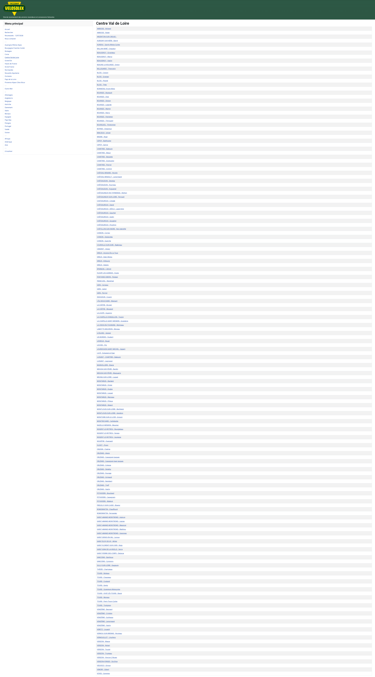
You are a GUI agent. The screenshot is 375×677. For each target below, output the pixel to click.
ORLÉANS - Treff (103, 485)
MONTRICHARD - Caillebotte (107, 421)
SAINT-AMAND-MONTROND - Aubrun (111, 517)
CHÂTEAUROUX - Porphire (106, 225)
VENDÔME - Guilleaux (105, 617)
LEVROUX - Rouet (103, 341)
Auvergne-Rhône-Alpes (13, 45)
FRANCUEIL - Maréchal (105, 281)
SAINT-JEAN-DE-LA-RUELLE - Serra (110, 549)
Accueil (7, 29)
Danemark (8, 107)
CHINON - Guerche (104, 241)
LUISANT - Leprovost (104, 361)
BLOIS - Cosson (102, 73)
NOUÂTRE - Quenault (105, 441)
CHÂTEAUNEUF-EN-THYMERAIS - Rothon (112, 193)
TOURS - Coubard (103, 581)
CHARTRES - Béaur (104, 153)
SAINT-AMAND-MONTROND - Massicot (111, 525)
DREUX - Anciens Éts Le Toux (107, 253)
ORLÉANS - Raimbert (104, 481)
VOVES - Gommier (103, 673)
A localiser (8, 151)
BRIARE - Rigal (102, 137)
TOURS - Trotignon (104, 605)
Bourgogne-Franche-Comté (15, 48)
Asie (6, 145)
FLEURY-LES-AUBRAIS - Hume (108, 273)
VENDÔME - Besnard (104, 609)
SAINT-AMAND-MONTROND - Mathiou (111, 529)
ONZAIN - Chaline (103, 449)
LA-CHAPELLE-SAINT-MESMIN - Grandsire (112, 321)
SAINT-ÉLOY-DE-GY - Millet (107, 541)
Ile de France (9, 67)
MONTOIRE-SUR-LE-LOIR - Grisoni (109, 417)
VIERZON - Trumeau (104, 653)
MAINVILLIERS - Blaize (105, 365)
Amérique (8, 142)
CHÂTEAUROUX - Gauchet (106, 213)
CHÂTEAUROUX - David (105, 205)
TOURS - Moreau (103, 597)
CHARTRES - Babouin (104, 149)
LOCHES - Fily (102, 345)
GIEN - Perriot (102, 293)
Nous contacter (10, 39)
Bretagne (8, 51)
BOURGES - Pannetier (105, 117)
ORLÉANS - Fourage (104, 473)
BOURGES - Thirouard (105, 121)
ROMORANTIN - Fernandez (107, 513)
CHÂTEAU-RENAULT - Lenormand (109, 177)
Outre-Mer (9, 89)
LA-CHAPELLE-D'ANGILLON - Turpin (110, 317)
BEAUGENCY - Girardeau (106, 53)
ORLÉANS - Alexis (103, 453)
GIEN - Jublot (102, 289)
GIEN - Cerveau (102, 285)
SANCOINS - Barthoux (105, 557)
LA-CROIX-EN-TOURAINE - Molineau (110, 325)
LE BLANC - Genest (104, 333)
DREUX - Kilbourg (103, 261)
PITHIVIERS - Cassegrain (106, 497)
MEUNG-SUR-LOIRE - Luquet (107, 377)
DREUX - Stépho (103, 265)
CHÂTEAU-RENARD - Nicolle (107, 173)
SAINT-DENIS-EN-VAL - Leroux (108, 537)
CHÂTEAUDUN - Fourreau (106, 185)
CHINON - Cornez (103, 233)
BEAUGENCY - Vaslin (104, 61)
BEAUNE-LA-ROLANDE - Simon (108, 65)
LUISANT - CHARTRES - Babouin (109, 357)
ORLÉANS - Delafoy (104, 469)
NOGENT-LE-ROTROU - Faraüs (108, 433)
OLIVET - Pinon (102, 445)
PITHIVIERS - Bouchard (105, 493)
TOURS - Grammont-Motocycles (108, 589)
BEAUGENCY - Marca (104, 57)
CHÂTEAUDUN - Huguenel (106, 189)
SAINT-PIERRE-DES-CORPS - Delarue (110, 553)
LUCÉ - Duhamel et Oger (106, 353)
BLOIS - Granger (103, 77)
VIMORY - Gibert (103, 669)
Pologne (8, 123)
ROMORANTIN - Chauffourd (107, 509)
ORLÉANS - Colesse (104, 465)
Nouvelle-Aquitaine (12, 73)
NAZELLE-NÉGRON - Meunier (108, 425)
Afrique (7, 139)
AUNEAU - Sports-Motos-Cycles (108, 45)
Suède (7, 129)
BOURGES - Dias (103, 97)
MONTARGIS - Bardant (105, 381)
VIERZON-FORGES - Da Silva (107, 661)
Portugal (8, 126)
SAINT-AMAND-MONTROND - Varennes (112, 533)
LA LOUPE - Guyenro (104, 313)
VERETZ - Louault (103, 629)
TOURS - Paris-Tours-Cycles (107, 601)
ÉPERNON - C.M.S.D (104, 269)
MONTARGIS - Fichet (104, 385)
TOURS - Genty (102, 585)
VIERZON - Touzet (103, 649)
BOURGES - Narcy (103, 113)
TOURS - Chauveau (104, 577)
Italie (7, 111)
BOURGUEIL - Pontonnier (106, 125)
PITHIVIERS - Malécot (105, 501)
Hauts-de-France (11, 64)
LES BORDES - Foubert (105, 337)
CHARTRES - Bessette (105, 157)
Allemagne (9, 95)
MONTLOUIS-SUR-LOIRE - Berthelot (110, 409)
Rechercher (9, 32)
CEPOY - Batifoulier (104, 141)
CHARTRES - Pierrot (104, 165)
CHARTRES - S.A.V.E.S (104, 169)
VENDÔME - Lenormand (106, 621)
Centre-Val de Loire (12, 57)
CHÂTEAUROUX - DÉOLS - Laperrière (110, 209)
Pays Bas (8, 120)
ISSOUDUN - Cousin (104, 297)
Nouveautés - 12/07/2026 (14, 35)
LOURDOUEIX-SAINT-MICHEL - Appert (111, 349)
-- (5, 92)
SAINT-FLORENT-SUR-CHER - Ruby (109, 545)
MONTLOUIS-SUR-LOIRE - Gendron (110, 413)
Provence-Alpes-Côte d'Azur (15, 82)
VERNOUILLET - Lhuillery (106, 637)
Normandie (9, 70)
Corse (7, 54)
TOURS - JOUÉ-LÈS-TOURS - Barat (109, 593)
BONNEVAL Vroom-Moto (106, 89)
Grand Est (8, 60)
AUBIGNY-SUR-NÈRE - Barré (107, 41)
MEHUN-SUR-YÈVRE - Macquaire (109, 373)
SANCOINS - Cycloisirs (105, 561)
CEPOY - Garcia (102, 145)
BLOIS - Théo (102, 85)
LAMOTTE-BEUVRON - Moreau (108, 329)
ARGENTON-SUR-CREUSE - (107, 37)
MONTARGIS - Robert (105, 405)
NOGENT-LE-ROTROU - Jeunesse (109, 437)
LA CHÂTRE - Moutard (105, 309)
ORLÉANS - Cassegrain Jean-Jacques (110, 461)
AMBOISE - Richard (104, 29)
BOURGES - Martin (104, 109)
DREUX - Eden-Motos (104, 257)
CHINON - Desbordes (105, 237)
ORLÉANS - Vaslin (103, 489)
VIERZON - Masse (103, 641)
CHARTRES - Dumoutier (105, 161)
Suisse (7, 132)
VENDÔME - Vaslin (104, 625)
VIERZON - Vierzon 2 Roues (107, 657)
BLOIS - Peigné (102, 81)
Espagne (8, 117)
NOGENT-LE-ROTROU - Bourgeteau (110, 429)
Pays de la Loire (10, 79)
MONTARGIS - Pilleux (105, 401)
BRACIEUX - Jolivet (103, 133)
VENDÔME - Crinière (104, 613)
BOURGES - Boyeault (104, 93)
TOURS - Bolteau (103, 573)
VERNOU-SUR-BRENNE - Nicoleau (109, 633)
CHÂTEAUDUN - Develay (106, 181)
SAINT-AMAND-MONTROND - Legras (111, 521)
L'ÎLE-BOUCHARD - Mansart (107, 301)
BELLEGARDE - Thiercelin (106, 69)
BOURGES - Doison (104, 101)
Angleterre (9, 98)
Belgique (8, 101)
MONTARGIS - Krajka (104, 389)
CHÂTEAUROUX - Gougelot (106, 221)
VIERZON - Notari (103, 645)
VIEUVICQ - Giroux (104, 665)
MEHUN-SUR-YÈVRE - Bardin (107, 369)
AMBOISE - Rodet (103, 33)
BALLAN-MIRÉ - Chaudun (106, 49)
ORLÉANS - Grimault (104, 477)
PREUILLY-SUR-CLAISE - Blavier (108, 505)
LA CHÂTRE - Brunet (104, 305)
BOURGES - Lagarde (104, 105)
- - (5, 42)
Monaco (8, 114)
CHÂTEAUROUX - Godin (105, 217)
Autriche (8, 104)
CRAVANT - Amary (103, 249)
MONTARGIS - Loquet (105, 393)
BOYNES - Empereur (104, 129)
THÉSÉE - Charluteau (104, 569)
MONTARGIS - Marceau (105, 397)
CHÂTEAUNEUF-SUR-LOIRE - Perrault (110, 197)
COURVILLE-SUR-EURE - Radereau (109, 245)
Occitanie (8, 76)
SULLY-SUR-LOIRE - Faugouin (108, 565)
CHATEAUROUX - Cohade (106, 201)
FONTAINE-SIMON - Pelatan (107, 277)
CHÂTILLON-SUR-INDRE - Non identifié (111, 229)
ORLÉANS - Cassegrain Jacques (108, 457)
